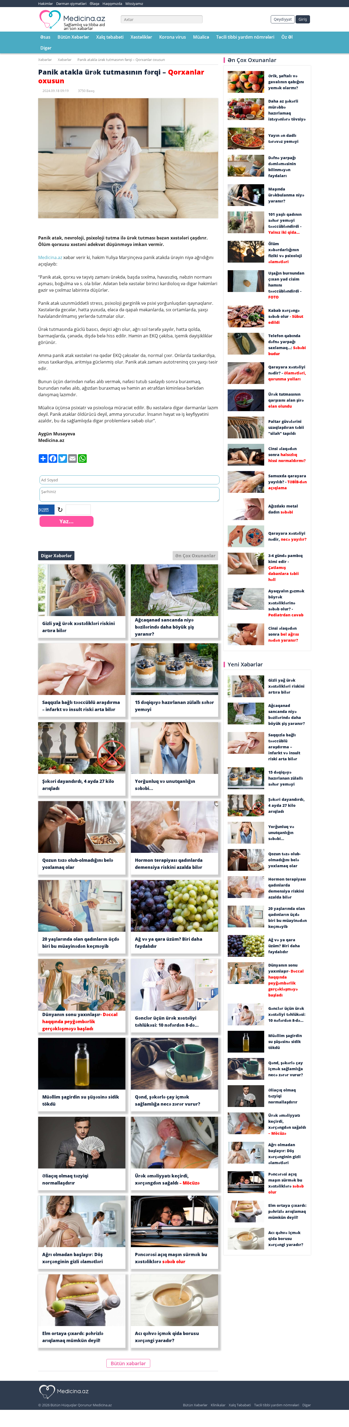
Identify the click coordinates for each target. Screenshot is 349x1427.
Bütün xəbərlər (128, 1363)
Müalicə (201, 37)
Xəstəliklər (141, 37)
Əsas (45, 37)
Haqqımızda (112, 3)
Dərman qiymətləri (71, 3)
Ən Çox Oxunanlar (195, 556)
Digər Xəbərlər (56, 556)
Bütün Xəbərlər (73, 37)
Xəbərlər (45, 59)
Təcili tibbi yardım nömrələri (245, 37)
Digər (46, 48)
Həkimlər (45, 3)
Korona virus (172, 37)
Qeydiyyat (283, 19)
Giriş (303, 19)
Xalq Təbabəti (240, 1405)
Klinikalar (218, 1405)
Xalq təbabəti (110, 37)
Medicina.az (50, 257)
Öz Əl (287, 37)
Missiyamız (134, 3)
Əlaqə (94, 3)
